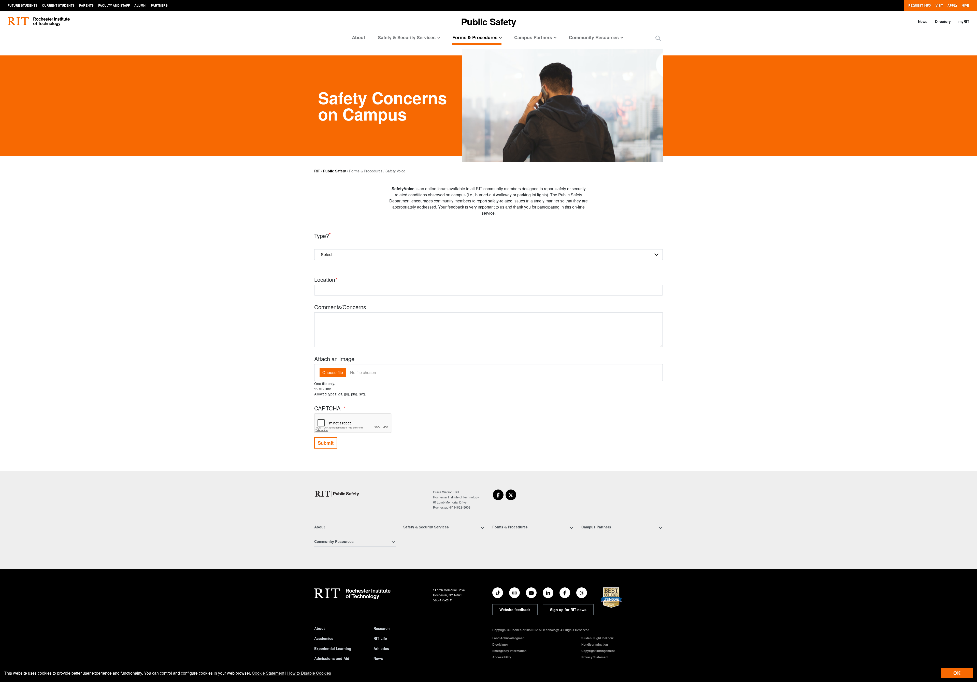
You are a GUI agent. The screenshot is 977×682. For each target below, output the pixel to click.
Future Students (22, 5)
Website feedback (514, 609)
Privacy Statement (594, 657)
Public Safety (334, 170)
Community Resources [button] (594, 37)
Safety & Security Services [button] (407, 37)
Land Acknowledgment (508, 638)
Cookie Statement (268, 673)
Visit (939, 5)
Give (965, 5)
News (922, 21)
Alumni (140, 5)
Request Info (919, 5)
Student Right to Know (597, 638)
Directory (943, 21)
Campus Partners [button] (533, 37)
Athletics (381, 648)
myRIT (963, 21)
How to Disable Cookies (309, 673)
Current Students (58, 5)
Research (381, 628)
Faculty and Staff (114, 5)
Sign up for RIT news (568, 609)
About (358, 37)
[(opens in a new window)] (498, 495)
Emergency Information (509, 650)
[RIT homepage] (39, 21)
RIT (317, 170)
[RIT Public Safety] (338, 494)
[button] (658, 38)
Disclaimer (500, 644)
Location (324, 279)
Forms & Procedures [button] (474, 37)
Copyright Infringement (598, 650)
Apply (952, 5)
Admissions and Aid (331, 658)
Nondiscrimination (594, 644)
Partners (159, 5)
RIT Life (380, 638)
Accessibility (501, 657)
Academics (323, 638)
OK (956, 673)
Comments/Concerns (340, 307)
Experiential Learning (332, 648)
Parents (86, 5)
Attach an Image (334, 358)
